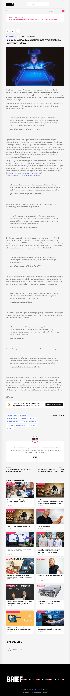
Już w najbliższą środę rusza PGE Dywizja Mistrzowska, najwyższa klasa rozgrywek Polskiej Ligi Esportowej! (51, 470)
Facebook (22, 679)
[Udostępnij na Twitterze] (13, 31)
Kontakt (26, 693)
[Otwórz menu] (63, 11)
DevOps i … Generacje (44, 526)
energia (23, 418)
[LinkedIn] (63, 415)
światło (9, 428)
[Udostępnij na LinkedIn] (18, 31)
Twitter (48, 679)
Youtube (60, 679)
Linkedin (35, 679)
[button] (7, 11)
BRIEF (23, 36)
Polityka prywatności (39, 693)
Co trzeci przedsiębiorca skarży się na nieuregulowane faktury (18, 470)
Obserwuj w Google (54, 404)
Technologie (19, 17)
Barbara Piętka (12, 418)
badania (23, 415)
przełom (10, 425)
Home (10, 17)
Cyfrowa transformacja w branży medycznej (50, 575)
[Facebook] (59, 415)
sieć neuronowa (21, 425)
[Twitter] (61, 415)
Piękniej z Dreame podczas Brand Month (18, 526)
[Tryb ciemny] (56, 11)
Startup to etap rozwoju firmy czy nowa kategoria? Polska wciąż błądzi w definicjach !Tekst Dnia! (19, 577)
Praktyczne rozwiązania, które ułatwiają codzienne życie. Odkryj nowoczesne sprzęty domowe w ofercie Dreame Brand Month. (50, 501)
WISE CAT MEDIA (37, 689)
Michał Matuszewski (30, 422)
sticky (33, 425)
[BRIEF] (10, 4)
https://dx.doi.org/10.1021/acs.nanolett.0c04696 (22, 175)
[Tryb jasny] (50, 11)
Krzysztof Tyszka (13, 422)
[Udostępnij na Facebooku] (8, 31)
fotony (32, 418)
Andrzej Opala (12, 415)
